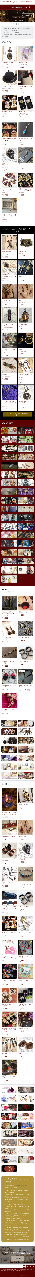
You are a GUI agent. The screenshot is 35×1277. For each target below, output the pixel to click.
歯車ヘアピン (22, 1053)
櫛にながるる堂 (26, 530)
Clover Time (26, 443)
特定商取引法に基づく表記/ (13, 1269)
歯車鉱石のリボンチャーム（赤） (9, 686)
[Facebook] (24, 1266)
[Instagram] (27, 1266)
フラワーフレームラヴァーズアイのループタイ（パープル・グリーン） (25, 113)
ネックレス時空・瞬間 (25, 637)
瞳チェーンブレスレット (9, 883)
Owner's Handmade (26, 565)
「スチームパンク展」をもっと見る (17, 414)
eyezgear (26, 539)
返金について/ (4, 1270)
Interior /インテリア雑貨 (26, 753)
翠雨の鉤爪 (5, 374)
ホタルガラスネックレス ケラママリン (25, 139)
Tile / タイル (26, 1129)
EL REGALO (9, 565)
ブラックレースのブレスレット (25, 87)
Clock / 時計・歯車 (9, 1111)
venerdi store (14, 1275)
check (27, 16)
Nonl (26, 504)
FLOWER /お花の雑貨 (9, 762)
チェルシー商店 (26, 547)
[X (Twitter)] (30, 1266)
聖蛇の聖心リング (23, 1028)
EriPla (26, 452)
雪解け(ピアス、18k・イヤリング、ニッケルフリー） (9, 216)
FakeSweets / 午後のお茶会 (26, 1120)
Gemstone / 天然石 (9, 1094)
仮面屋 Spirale (9, 504)
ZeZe (9, 530)
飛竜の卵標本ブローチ (8, 836)
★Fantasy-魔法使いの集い (26, 1138)
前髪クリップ (22, 300)
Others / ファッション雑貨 (9, 744)
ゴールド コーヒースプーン (25, 933)
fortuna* (9, 452)
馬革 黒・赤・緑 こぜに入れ (9, 1076)
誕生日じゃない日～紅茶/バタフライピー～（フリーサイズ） (9, 1029)
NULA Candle (26, 556)
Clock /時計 (26, 771)
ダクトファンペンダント (25, 804)
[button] (4, 7)
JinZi (9, 478)
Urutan (26, 470)
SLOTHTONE (26, 513)
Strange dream (9, 522)
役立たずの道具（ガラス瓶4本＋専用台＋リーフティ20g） (9, 613)
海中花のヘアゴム (23, 63)
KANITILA (26, 478)
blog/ (6, 1269)
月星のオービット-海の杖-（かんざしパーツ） (25, 189)
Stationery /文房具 (26, 727)
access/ (3, 1269)
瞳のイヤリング (6, 1053)
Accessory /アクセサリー (9, 727)
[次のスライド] (22, 24)
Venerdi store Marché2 (16, 34)
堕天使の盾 (5, 164)
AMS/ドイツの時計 (9, 583)
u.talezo (9, 470)
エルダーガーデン (9, 539)
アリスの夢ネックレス (8, 63)
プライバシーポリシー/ (12, 1270)
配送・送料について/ (28, 1269)
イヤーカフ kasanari (24, 164)
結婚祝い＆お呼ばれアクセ (26, 1146)
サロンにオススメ (9, 1155)
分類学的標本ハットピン (9, 276)
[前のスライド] (13, 24)
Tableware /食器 (26, 762)
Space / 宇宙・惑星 (9, 1129)
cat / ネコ (26, 1102)
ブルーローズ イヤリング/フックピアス (25, 1004)
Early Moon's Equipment (9, 461)
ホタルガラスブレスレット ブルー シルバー (25, 883)
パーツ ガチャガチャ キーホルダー (8, 1004)
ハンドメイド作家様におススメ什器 (26, 1155)
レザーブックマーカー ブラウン (9, 324)
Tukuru (9, 556)
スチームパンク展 (12, 30)
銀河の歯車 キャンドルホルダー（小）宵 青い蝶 (9, 813)
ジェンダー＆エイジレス (26, 1164)
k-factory (9, 496)
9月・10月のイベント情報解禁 (11, 32)
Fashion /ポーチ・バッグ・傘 (9, 753)
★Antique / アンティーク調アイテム (9, 1138)
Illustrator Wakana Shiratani (9, 574)
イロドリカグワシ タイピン (9, 981)
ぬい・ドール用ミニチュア (9, 1164)
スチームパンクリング (25, 661)
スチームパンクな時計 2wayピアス (8, 638)
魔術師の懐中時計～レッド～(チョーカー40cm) (25, 686)
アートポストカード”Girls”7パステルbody (9, 957)
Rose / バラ (26, 1111)
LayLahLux (26, 522)
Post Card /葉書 (9, 736)
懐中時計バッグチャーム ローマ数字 (25, 402)
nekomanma (26, 496)
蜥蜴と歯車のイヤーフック (9, 251)
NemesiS (26, 461)
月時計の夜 (22, 349)
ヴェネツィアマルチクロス (25, 981)
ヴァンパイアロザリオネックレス (25, 957)
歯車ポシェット (23, 612)
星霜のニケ (22, 276)
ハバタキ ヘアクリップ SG (8, 189)
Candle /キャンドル (9, 779)
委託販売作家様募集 (21, 1270)
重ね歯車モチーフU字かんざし (9, 710)
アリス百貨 (9, 547)
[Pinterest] (33, 1266)
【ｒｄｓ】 (26, 487)
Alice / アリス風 (9, 1120)
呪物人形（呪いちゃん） (9, 112)
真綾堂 (9, 435)
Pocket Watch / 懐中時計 (26, 744)
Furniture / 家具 (26, 779)
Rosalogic (9, 487)
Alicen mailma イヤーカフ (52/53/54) (9, 139)
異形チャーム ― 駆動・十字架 (8, 662)
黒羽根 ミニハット (7, 86)
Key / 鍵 (26, 1094)
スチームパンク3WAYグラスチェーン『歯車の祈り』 (9, 403)
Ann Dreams (9, 443)
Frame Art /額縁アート (9, 771)
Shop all (17, 1258)
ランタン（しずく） (24, 324)
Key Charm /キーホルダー (26, 736)
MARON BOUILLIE (26, 574)
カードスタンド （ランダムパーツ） (9, 350)
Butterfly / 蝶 (9, 1102)
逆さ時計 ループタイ (8, 300)
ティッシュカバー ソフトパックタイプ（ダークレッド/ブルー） (9, 908)
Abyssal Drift (22, 251)
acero (26, 435)
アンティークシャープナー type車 (9, 859)
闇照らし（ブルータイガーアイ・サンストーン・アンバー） (25, 376)
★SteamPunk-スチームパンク (9, 1146)
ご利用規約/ (21, 1269)
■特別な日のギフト (9, 1173)
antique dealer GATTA (9, 513)
